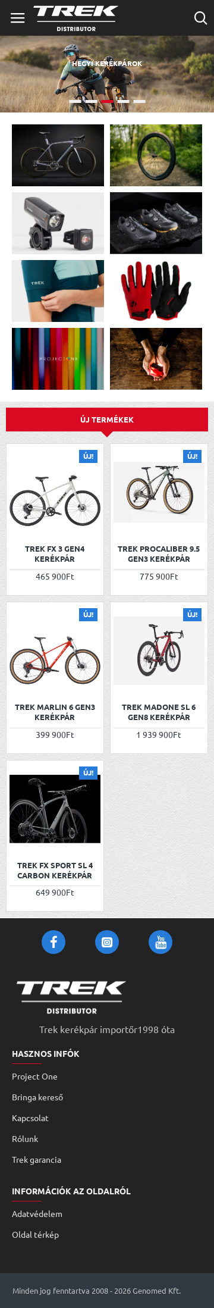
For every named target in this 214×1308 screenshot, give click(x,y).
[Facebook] (53, 942)
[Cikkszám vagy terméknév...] (200, 18)
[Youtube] (160, 942)
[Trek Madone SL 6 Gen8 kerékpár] (159, 650)
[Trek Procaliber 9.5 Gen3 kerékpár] (159, 492)
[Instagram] (107, 942)
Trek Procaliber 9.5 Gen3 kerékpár (159, 554)
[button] (20, 521)
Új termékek (107, 419)
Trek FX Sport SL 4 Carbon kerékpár (55, 870)
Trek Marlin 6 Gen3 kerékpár (55, 712)
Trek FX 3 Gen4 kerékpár (54, 554)
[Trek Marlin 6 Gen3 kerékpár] (55, 650)
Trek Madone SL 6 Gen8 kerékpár (159, 712)
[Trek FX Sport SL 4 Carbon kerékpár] (55, 809)
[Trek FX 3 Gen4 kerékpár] (55, 492)
